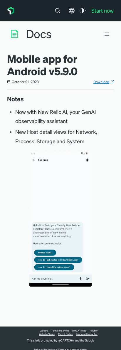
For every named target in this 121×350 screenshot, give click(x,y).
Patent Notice (65, 334)
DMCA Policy (79, 330)
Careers (44, 330)
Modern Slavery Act (87, 334)
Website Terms (47, 334)
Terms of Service (60, 330)
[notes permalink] (27, 98)
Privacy (94, 330)
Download (101, 82)
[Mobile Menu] (107, 34)
